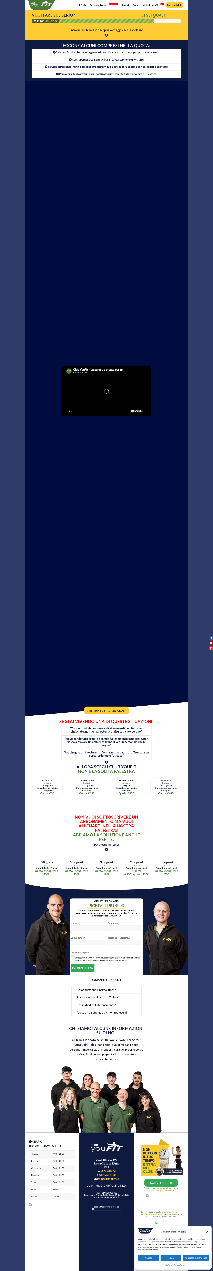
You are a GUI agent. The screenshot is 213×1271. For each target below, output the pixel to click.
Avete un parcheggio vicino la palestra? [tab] (102, 1012)
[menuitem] (82, 5)
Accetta (148, 1258)
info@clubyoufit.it (108, 1178)
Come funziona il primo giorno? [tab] (97, 989)
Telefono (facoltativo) (119, 937)
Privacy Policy (179, 1265)
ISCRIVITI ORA (82, 968)
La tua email (78, 937)
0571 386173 (108, 1170)
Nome (74, 923)
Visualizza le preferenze (195, 1258)
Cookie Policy (167, 1265)
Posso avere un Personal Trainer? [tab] (98, 997)
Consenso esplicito (81, 952)
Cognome (113, 923)
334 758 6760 (107, 1174)
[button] (207, 1231)
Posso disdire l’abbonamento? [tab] (96, 1005)
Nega (171, 1258)
